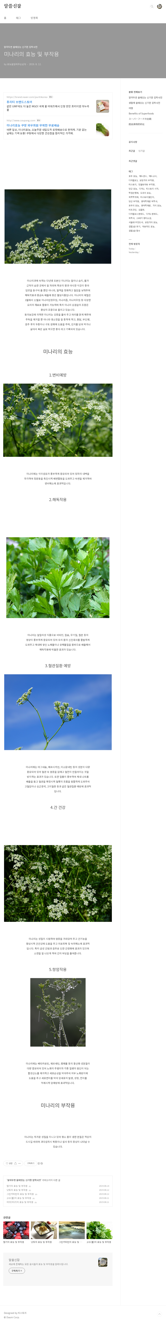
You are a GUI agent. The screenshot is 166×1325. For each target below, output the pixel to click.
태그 (18, 18)
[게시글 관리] (20, 1163)
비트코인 (132, 209)
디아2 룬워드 (152, 213)
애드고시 (153, 176)
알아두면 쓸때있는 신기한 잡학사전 (24, 1180)
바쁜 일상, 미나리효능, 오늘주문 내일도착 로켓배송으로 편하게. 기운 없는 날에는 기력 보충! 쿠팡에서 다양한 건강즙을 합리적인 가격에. (47, 131)
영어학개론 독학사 (149, 201)
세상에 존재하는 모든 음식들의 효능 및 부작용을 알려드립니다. (38, 1264)
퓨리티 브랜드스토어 (19, 102)
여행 (131, 108)
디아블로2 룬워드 (136, 213)
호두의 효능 (134, 205)
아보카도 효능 (148, 226)
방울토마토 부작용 (146, 184)
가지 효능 (157, 205)
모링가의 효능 (151, 222)
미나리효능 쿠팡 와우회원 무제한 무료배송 (33, 125)
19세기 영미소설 (143, 218)
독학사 (132, 218)
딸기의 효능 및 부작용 (17, 1185)
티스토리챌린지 (147, 197)
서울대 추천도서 (136, 222)
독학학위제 (133, 197)
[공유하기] (15, 1163)
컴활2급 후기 (134, 226)
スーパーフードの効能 (140, 118)
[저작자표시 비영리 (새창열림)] (40, 1163)
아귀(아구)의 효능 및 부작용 (20, 1202)
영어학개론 (146, 205)
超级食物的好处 (137, 124)
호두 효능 (133, 176)
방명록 (34, 18)
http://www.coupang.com (21, 120)
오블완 (141, 209)
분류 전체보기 (135, 92)
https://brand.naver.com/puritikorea (27, 97)
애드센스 (143, 176)
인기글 (141, 150)
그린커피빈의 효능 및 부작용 (20, 1194)
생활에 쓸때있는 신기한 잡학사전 (144, 102)
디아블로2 (133, 180)
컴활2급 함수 (134, 230)
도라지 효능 (145, 192)
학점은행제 (133, 192)
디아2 (141, 188)
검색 (152, 6)
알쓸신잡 (12, 6)
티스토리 (132, 184)
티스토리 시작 (152, 188)
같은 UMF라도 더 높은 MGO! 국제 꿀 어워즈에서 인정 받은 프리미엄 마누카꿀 (48, 107)
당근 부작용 (134, 201)
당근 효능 (133, 188)
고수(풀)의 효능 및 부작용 (19, 1198)
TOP (159, 1314)
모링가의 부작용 (147, 180)
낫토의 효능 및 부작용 (17, 1190)
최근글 (132, 150)
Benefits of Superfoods (141, 113)
